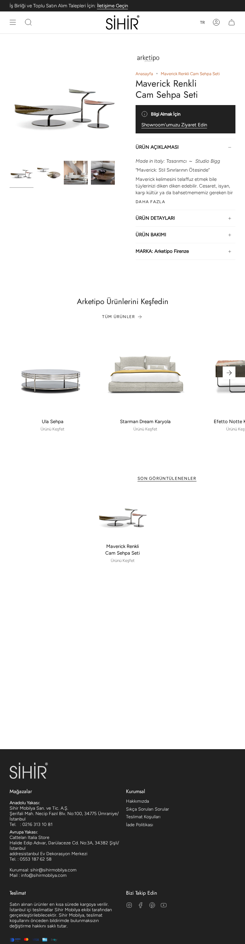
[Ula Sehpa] (52, 372)
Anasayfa (144, 73)
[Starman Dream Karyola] (145, 372)
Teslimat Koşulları (143, 817)
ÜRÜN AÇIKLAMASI (157, 147)
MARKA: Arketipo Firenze (162, 251)
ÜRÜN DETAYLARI (155, 218)
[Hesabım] (216, 22)
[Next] (229, 372)
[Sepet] (231, 22)
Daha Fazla (150, 201)
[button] (28, 22)
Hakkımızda (137, 801)
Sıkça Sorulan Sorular (147, 809)
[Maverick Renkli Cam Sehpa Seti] (122, 515)
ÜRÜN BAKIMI (151, 235)
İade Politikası (139, 824)
